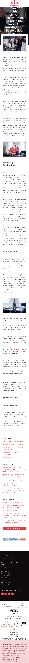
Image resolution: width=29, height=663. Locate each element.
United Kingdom (16, 33)
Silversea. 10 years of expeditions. (13, 444)
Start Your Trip (14, 528)
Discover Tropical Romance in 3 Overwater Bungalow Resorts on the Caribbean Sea (14, 515)
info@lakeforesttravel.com (9, 567)
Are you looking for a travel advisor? (14, 441)
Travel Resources (7, 582)
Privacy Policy (6, 575)
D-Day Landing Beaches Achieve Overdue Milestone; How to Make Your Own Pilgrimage (13, 490)
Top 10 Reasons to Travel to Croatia (14, 510)
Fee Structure (6, 573)
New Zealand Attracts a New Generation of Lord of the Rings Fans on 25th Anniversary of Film (14, 469)
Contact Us (5, 578)
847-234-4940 (7, 566)
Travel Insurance (7, 587)
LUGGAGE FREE (5, 584)
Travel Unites (7, 457)
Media (3, 580)
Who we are (5, 571)
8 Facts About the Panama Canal (13, 502)
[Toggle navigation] (2, 3)
